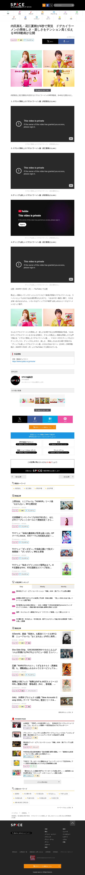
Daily (21, 586)
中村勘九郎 (18, 798)
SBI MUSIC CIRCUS (21, 802)
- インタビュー (66, 834)
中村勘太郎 (42, 798)
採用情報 (48, 852)
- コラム (64, 839)
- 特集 (63, 842)
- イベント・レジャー (50, 834)
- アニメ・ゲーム (49, 839)
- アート (46, 842)
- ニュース (65, 831)
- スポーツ (47, 844)
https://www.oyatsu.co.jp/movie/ (23, 361)
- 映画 (45, 847)
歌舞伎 (17, 794)
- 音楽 (45, 829)
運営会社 (14, 852)
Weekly (42, 586)
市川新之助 (40, 794)
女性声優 (50, 488)
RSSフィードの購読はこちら (43, 427)
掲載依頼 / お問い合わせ (36, 852)
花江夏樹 (28, 488)
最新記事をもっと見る (65, 712)
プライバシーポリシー (66, 852)
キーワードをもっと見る (64, 807)
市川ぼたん (52, 794)
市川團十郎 (27, 794)
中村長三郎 (55, 798)
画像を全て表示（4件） (43, 90)
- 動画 (63, 829)
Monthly (63, 586)
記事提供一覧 (23, 852)
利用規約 (55, 852)
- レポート (65, 837)
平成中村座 (30, 798)
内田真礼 (18, 488)
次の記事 (66, 477)
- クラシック (47, 837)
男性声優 (39, 488)
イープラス (15, 813)
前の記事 (18, 477)
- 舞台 (45, 831)
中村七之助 (64, 794)
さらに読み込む (42, 782)
